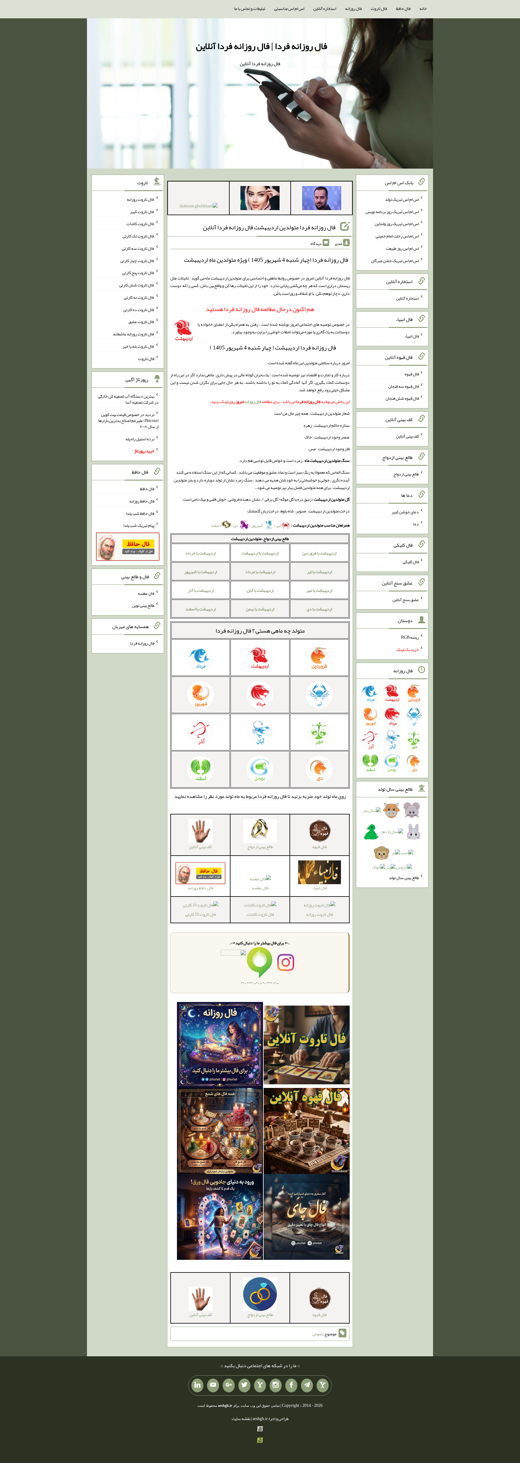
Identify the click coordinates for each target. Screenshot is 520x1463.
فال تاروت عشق (141, 321)
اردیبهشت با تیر (319, 571)
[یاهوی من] (323, 1385)
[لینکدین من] (197, 1385)
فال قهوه (412, 374)
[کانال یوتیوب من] (213, 1385)
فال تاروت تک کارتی (138, 236)
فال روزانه (353, 8)
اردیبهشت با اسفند (200, 609)
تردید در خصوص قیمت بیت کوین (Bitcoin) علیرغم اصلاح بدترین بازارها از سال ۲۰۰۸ (128, 420)
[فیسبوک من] (291, 1385)
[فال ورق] (220, 1218)
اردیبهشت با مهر (319, 590)
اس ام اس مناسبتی (289, 8)
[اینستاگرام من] (276, 1385)
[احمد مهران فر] (321, 199)
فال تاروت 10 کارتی (200, 914)
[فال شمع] (220, 1132)
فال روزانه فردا (233, 631)
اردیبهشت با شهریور (200, 571)
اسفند (215, 525)
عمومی (317, 1334)
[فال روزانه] (220, 1046)
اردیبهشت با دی (319, 609)
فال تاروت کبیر (142, 211)
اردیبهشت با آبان (260, 590)
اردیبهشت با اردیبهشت (260, 553)
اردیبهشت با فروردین (319, 553)
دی (236, 525)
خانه (423, 8)
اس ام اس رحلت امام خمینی (397, 236)
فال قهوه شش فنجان (402, 398)
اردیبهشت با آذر (201, 590)
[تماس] (260, 1385)
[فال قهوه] (307, 1132)
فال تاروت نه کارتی (139, 297)
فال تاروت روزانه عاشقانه (133, 334)
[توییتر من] (244, 1385)
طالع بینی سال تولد (404, 877)
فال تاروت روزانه (319, 914)
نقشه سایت (241, 1418)
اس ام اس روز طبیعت (402, 248)
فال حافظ (403, 8)
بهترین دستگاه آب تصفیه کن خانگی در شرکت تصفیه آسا (128, 399)
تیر (278, 525)
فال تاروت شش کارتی (136, 285)
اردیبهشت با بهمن (260, 609)
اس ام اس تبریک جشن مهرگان (395, 260)
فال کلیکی (411, 561)
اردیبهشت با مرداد (260, 571)
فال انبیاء (411, 336)
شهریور (257, 525)
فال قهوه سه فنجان (403, 386)
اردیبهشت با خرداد (200, 553)
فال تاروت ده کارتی (138, 309)
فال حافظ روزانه (141, 501)
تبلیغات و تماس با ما (249, 8)
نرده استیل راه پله (139, 438)
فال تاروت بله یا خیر (138, 346)
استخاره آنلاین (324, 8)
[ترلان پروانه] (260, 199)
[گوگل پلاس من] (229, 1385)
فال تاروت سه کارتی (138, 248)
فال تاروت (379, 8)
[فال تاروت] (307, 1046)
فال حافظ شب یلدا (140, 513)
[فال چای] (307, 1218)
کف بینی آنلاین (407, 436)
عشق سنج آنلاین (405, 599)
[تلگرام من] (307, 1385)
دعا (416, 524)
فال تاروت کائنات (260, 914)
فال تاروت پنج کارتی (138, 272)
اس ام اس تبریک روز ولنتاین (397, 223)
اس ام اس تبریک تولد (402, 199)
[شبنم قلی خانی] (198, 207)
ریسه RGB (410, 637)
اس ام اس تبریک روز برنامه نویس (392, 211)
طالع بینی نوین (143, 605)
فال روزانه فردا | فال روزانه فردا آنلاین (261, 46)
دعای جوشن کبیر (405, 511)
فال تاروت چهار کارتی (137, 260)
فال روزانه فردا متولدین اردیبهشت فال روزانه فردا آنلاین (269, 227)
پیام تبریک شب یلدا (138, 525)
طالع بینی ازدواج (406, 474)
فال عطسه (260, 888)
